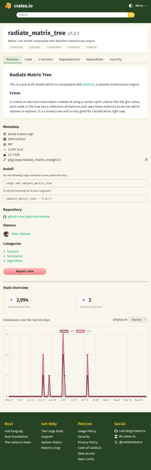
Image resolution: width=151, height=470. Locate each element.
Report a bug (50, 448)
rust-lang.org (14, 431)
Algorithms (14, 261)
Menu (139, 5)
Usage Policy (87, 431)
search (91, 47)
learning (16, 47)
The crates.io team (18, 442)
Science (12, 251)
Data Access (86, 453)
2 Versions (45, 59)
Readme (12, 59)
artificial (73, 47)
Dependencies (69, 59)
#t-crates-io (124, 436)
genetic (34, 47)
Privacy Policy (88, 442)
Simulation (15, 256)
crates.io (23, 6)
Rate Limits (86, 459)
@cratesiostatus (128, 442)
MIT (10, 144)
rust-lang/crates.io (129, 431)
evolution (54, 47)
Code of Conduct (89, 448)
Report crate (25, 271)
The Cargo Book (52, 431)
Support (47, 436)
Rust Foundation (16, 436)
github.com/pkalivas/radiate (29, 216)
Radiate (88, 84)
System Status (51, 442)
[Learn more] (146, 160)
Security (116, 59)
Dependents (94, 59)
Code (28, 59)
